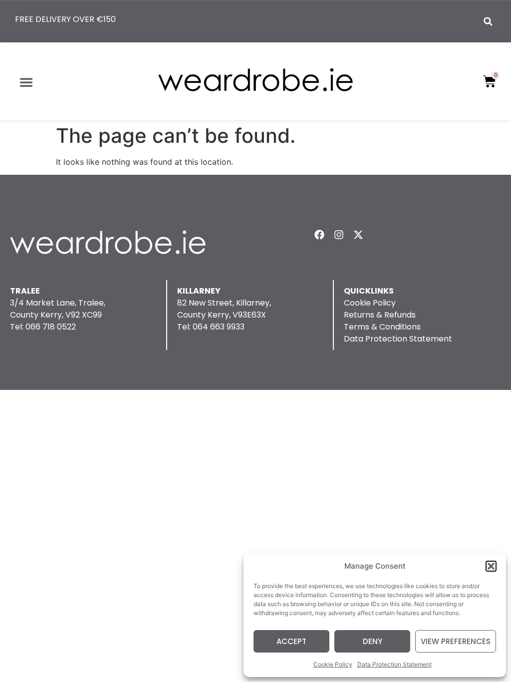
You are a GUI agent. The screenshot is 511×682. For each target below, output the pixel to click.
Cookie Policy (332, 664)
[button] (491, 566)
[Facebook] (319, 235)
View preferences (456, 641)
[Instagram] (339, 235)
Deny (372, 641)
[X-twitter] (358, 235)
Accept (291, 641)
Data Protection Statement (394, 664)
